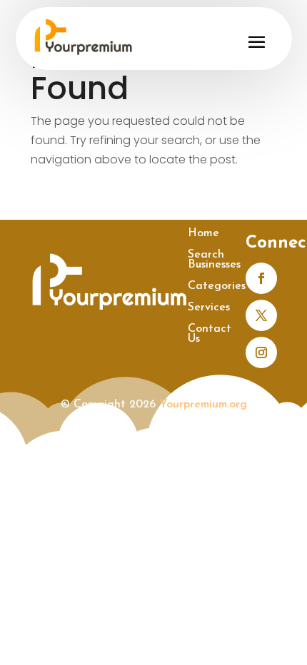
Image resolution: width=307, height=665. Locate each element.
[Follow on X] (261, 315)
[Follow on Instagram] (261, 352)
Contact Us (209, 334)
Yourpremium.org (203, 404)
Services (209, 308)
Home (203, 233)
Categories (217, 286)
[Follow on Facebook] (261, 278)
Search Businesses (214, 260)
